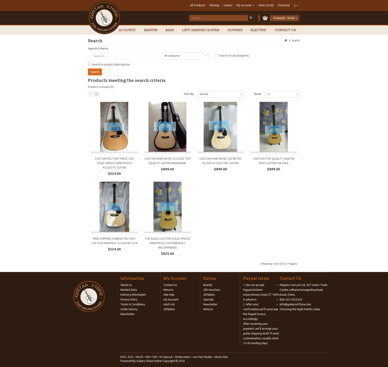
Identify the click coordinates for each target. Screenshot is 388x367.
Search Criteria (98, 48)
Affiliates (169, 309)
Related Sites (128, 289)
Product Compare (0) (101, 87)
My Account (170, 299)
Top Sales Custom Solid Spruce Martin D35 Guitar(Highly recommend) (167, 243)
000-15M (151, 357)
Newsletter (127, 314)
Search (295, 40)
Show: (258, 94)
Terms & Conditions (132, 304)
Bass (170, 30)
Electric (259, 30)
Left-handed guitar (200, 30)
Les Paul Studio (202, 357)
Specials (208, 299)
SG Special (165, 357)
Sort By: (189, 94)
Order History (128, 309)
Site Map (168, 294)
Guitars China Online (149, 361)
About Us (126, 285)
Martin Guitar (312, 309)
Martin (150, 30)
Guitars (228, 5)
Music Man (221, 357)
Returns (168, 289)
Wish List (169, 304)
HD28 (139, 357)
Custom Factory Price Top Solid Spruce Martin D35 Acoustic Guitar (114, 163)
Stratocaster (182, 357)
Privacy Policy (128, 299)
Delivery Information (133, 294)
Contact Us (285, 30)
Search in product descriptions (111, 64)
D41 (130, 357)
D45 (123, 357)
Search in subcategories (234, 55)
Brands (207, 285)
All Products (197, 5)
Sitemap (214, 5)
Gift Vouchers (211, 289)
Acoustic (127, 30)
